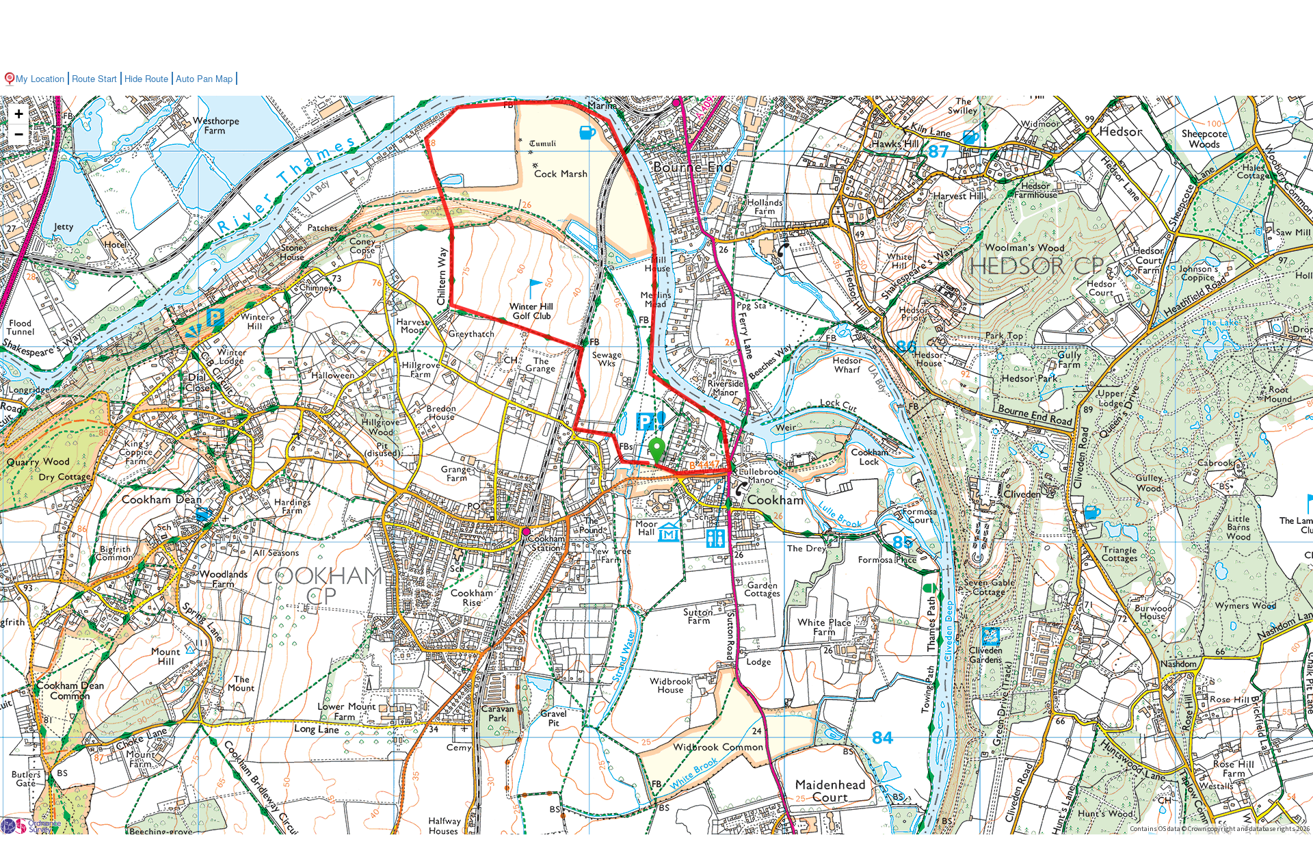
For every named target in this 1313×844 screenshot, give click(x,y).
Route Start (94, 78)
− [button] (18, 134)
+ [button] (18, 113)
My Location (40, 78)
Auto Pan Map (204, 78)
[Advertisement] (656, 34)
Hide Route (146, 78)
